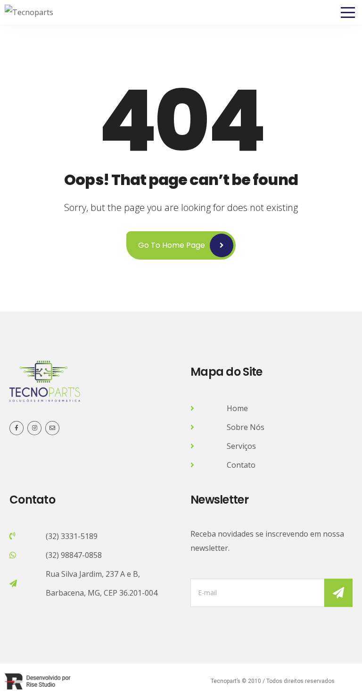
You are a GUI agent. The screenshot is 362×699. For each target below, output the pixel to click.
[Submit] (338, 593)
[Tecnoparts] (29, 12)
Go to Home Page (171, 245)
